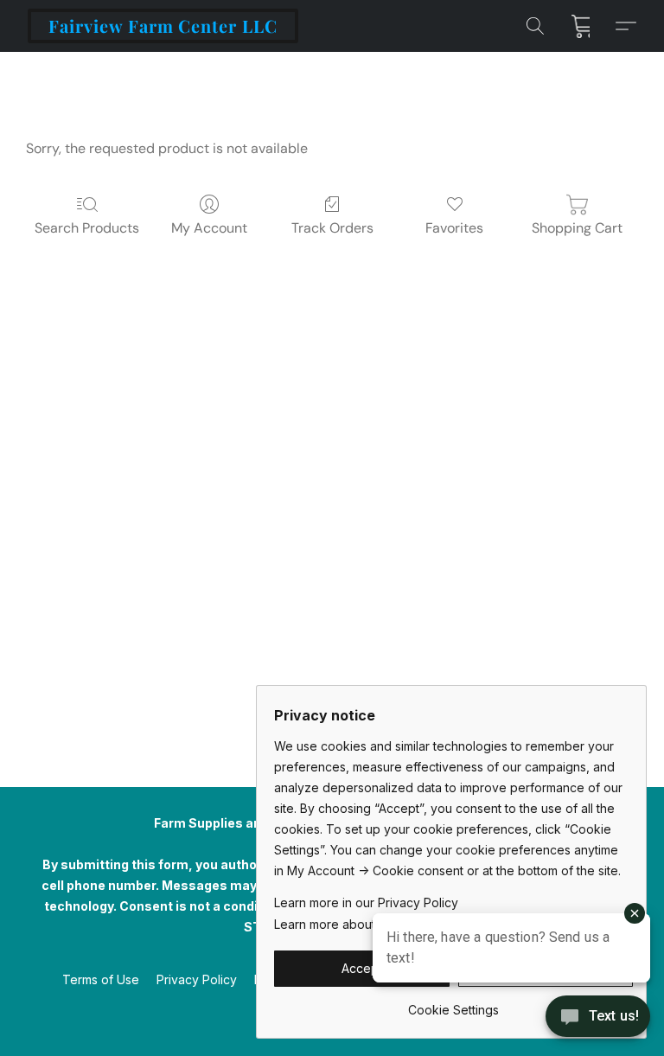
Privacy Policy (196, 979)
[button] (163, 26)
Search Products (87, 228)
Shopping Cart (577, 228)
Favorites (454, 228)
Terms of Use (100, 979)
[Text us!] (598, 1018)
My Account (209, 228)
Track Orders (332, 228)
